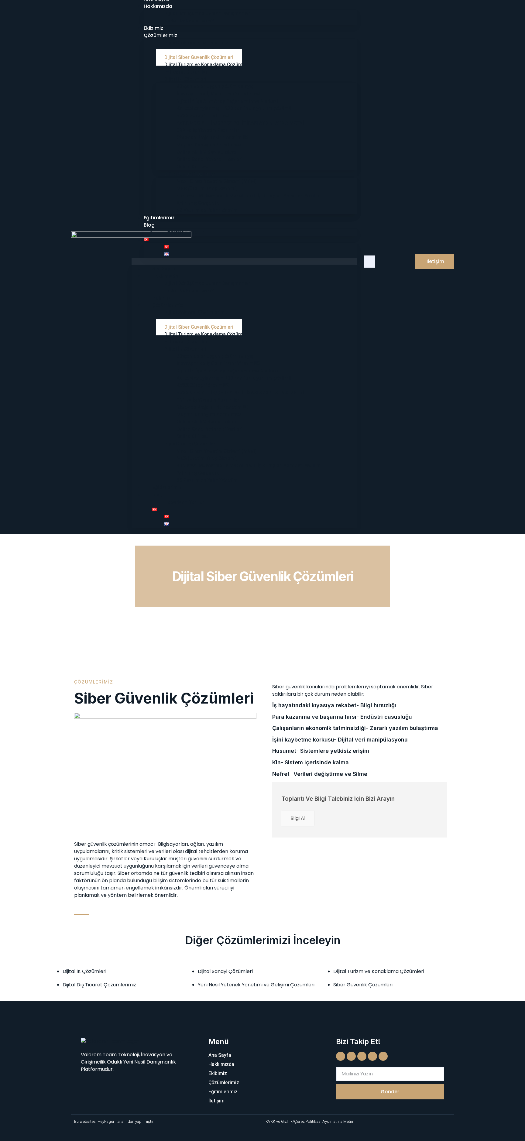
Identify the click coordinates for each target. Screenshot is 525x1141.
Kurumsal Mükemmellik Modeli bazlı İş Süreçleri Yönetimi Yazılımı (250, 196)
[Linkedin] (383, 1056)
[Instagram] (351, 1056)
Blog (149, 224)
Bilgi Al (297, 818)
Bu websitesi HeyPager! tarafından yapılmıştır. (114, 1121)
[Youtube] (361, 1056)
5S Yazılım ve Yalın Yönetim (207, 210)
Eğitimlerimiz (159, 217)
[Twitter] (372, 1056)
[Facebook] (340, 1056)
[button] (244, 261)
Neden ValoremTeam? (189, 21)
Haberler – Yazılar (184, 232)
